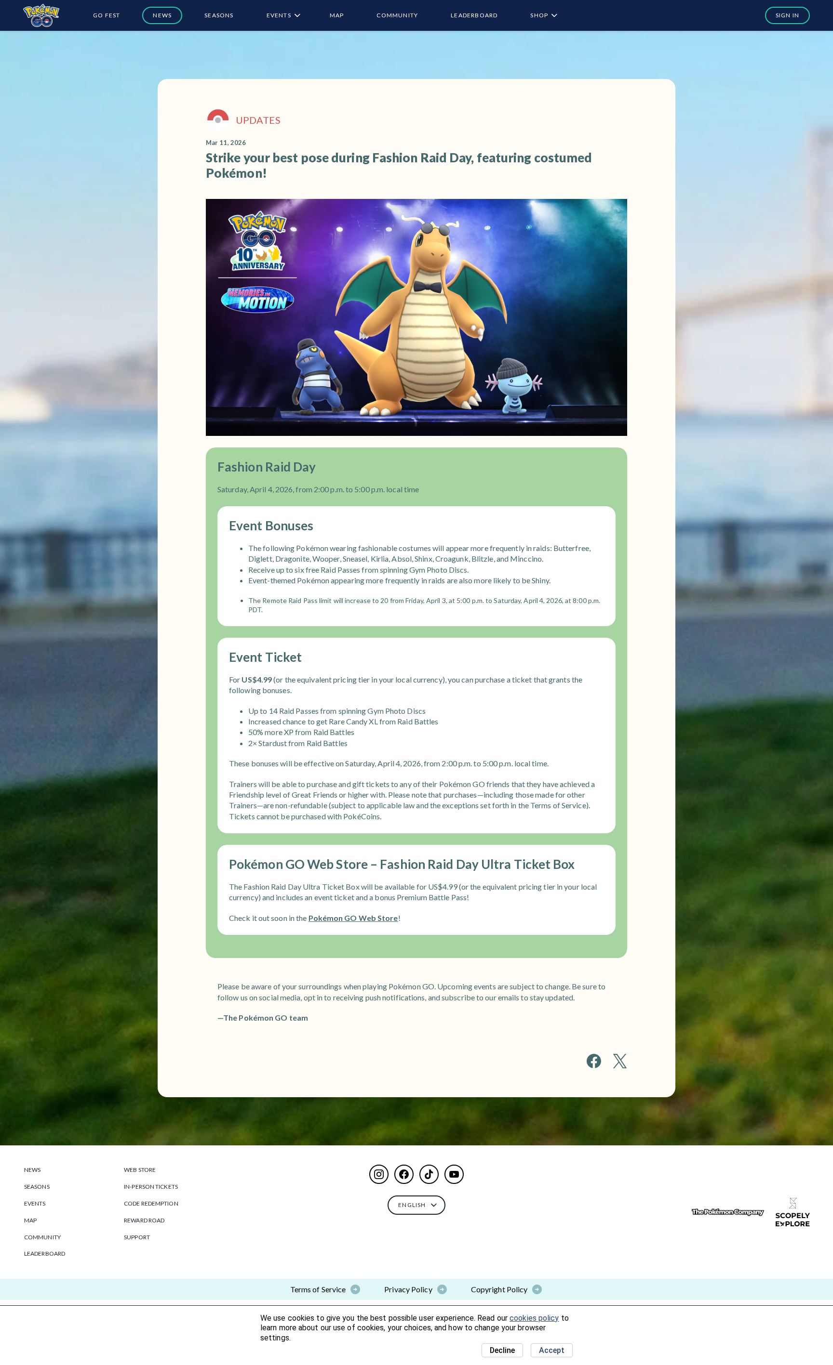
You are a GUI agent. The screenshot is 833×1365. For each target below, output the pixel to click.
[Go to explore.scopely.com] (793, 1212)
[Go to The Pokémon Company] (728, 1212)
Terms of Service (318, 1289)
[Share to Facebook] (594, 1061)
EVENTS (279, 15)
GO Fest (106, 15)
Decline (502, 1350)
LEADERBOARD (474, 15)
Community (397, 15)
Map (337, 15)
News (162, 15)
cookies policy (534, 1318)
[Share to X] (620, 1061)
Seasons (218, 15)
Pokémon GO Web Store (353, 917)
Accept (551, 1350)
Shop (539, 15)
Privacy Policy (408, 1289)
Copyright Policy (499, 1289)
